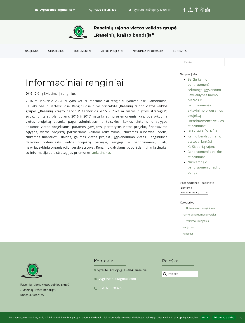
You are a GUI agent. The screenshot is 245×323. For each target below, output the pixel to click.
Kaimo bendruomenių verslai (199, 214)
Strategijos (56, 51)
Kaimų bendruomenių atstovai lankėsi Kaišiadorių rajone (204, 141)
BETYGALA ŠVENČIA (202, 131)
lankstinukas (101, 152)
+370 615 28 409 (104, 10)
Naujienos (32, 51)
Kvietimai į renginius (60, 93)
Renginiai (187, 233)
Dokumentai (82, 51)
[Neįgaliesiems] (196, 10)
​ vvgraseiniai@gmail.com (56, 10)
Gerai (205, 317)
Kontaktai (180, 51)
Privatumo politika (224, 317)
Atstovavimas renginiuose (201, 208)
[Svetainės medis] (190, 10)
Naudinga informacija (148, 51)
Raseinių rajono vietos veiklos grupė (135, 28)
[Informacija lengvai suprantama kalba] (207, 10)
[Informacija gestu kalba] (202, 10)
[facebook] (184, 10)
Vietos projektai (112, 51)
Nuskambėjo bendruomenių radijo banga (204, 167)
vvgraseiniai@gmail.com (117, 279)
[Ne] (240, 317)
